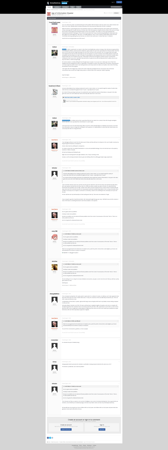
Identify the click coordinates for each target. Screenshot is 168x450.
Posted (66, 22)
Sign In (113, 2)
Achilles (54, 261)
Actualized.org (75, 445)
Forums (49, 7)
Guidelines (57, 7)
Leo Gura (77, 234)
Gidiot (54, 47)
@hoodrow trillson (66, 120)
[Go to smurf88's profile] (54, 237)
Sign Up (119, 2)
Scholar (54, 168)
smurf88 (54, 231)
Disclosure (89, 445)
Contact (94, 445)
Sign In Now (102, 429)
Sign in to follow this (109, 13)
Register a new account (66, 429)
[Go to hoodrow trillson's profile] (54, 92)
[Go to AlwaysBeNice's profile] (54, 300)
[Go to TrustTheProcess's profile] (49, 14)
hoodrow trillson (54, 86)
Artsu (54, 362)
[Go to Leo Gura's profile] (54, 146)
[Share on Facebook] (48, 438)
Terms (80, 445)
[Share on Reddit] (52, 438)
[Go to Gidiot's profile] (54, 53)
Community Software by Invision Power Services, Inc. (84, 448)
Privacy (84, 445)
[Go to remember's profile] (54, 346)
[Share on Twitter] (50, 438)
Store (78, 7)
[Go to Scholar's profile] (54, 174)
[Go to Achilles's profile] (54, 267)
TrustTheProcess (59, 14)
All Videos (65, 7)
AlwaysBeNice (54, 294)
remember (54, 340)
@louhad (64, 49)
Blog (72, 7)
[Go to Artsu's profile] (54, 368)
